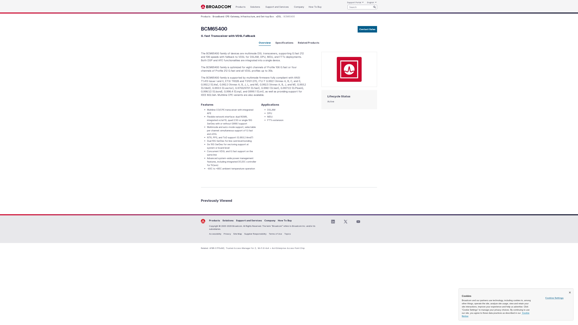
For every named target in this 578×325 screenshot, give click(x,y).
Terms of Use (275, 234)
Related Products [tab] (308, 42)
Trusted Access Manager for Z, (241, 248)
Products (214, 220)
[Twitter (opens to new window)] (345, 221)
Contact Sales (367, 29)
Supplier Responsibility (255, 234)
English (370, 2)
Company (269, 220)
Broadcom (216, 6)
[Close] (570, 292)
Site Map (237, 234)
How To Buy (285, 220)
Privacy (227, 234)
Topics (287, 234)
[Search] (374, 7)
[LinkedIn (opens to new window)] (333, 221)
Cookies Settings (554, 298)
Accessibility (215, 234)
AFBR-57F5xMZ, (217, 248)
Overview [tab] (265, 42)
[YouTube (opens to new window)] (358, 221)
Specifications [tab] (284, 42)
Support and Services (249, 220)
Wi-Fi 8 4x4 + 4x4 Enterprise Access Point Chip (281, 248)
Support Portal (354, 2)
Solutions (228, 220)
